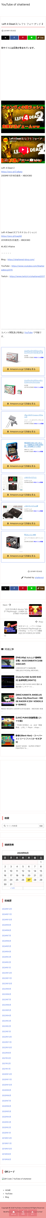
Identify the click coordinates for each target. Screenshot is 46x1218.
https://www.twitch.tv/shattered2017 (27, 276)
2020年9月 (6, 1090)
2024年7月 (6, 935)
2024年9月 (6, 925)
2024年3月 (6, 957)
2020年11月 (7, 1079)
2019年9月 (6, 1154)
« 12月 (12, 888)
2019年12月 (7, 1138)
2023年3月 (6, 1021)
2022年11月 (7, 1042)
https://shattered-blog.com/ (21, 259)
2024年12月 (7, 909)
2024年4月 (6, 951)
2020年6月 (6, 1106)
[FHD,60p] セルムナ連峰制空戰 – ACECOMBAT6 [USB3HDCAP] (29, 660)
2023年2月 (6, 1026)
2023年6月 (6, 1005)
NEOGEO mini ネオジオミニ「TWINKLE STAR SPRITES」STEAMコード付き (33, 444)
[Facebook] (14, 38)
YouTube (28, 332)
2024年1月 (6, 967)
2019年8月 (6, 1159)
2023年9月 (6, 989)
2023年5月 (6, 1010)
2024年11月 (7, 914)
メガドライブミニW (31, 506)
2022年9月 (6, 1053)
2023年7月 (6, 999)
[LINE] (32, 38)
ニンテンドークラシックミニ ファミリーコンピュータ (33, 351)
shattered (39, 577)
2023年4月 (6, 1015)
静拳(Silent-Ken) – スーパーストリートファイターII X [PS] (29, 738)
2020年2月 (6, 1127)
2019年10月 (7, 1149)
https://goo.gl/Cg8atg (11, 171)
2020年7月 (6, 1101)
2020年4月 (6, 1117)
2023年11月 (7, 978)
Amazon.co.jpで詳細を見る (23, 369)
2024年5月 (6, 946)
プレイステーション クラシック (33, 416)
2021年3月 (6, 1058)
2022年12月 (7, 1037)
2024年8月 (6, 930)
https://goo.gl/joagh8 (11, 236)
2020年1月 (6, 1133)
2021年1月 (6, 1069)
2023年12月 (7, 973)
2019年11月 (7, 1143)
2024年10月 (7, 919)
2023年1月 (6, 1031)
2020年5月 (6, 1111)
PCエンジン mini (30, 535)
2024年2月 (6, 962)
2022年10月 (7, 1047)
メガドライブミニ (30, 477)
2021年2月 (6, 1063)
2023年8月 (6, 994)
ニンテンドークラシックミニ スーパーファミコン (33, 381)
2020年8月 (6, 1095)
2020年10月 (7, 1085)
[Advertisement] (23, 75)
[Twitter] (5, 38)
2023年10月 (7, 983)
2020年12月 (7, 1074)
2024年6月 (6, 941)
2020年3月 (6, 1122)
